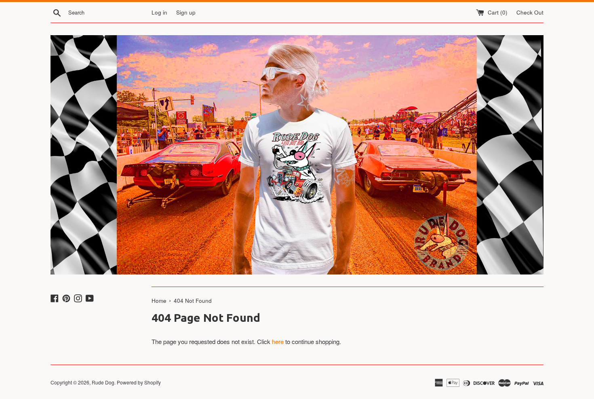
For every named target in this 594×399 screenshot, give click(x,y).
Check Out (529, 12)
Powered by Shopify (139, 382)
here (278, 341)
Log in (159, 12)
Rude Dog (103, 382)
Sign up (186, 12)
